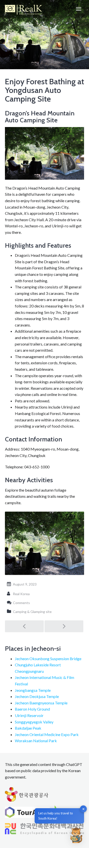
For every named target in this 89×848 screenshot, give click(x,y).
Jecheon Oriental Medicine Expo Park (47, 734)
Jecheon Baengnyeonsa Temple (41, 702)
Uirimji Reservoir (29, 715)
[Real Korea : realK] (23, 9)
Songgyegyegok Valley (34, 721)
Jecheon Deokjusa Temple (37, 696)
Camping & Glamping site (32, 611)
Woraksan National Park (36, 740)
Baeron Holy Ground (32, 709)
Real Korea (21, 594)
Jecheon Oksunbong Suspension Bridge (48, 658)
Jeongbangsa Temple (33, 690)
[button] (76, 835)
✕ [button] (83, 809)
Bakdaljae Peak (28, 728)
